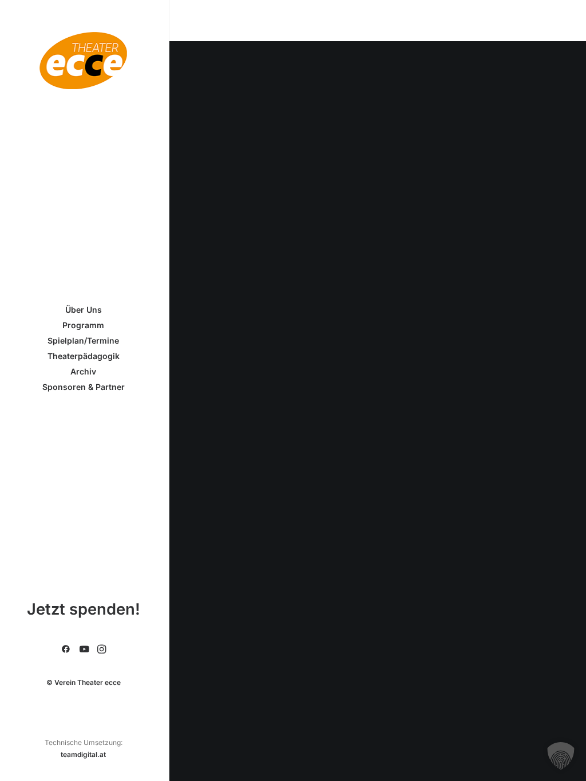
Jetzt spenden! (83, 609)
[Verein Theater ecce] (83, 61)
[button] (66, 650)
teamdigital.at (83, 754)
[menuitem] (66, 650)
